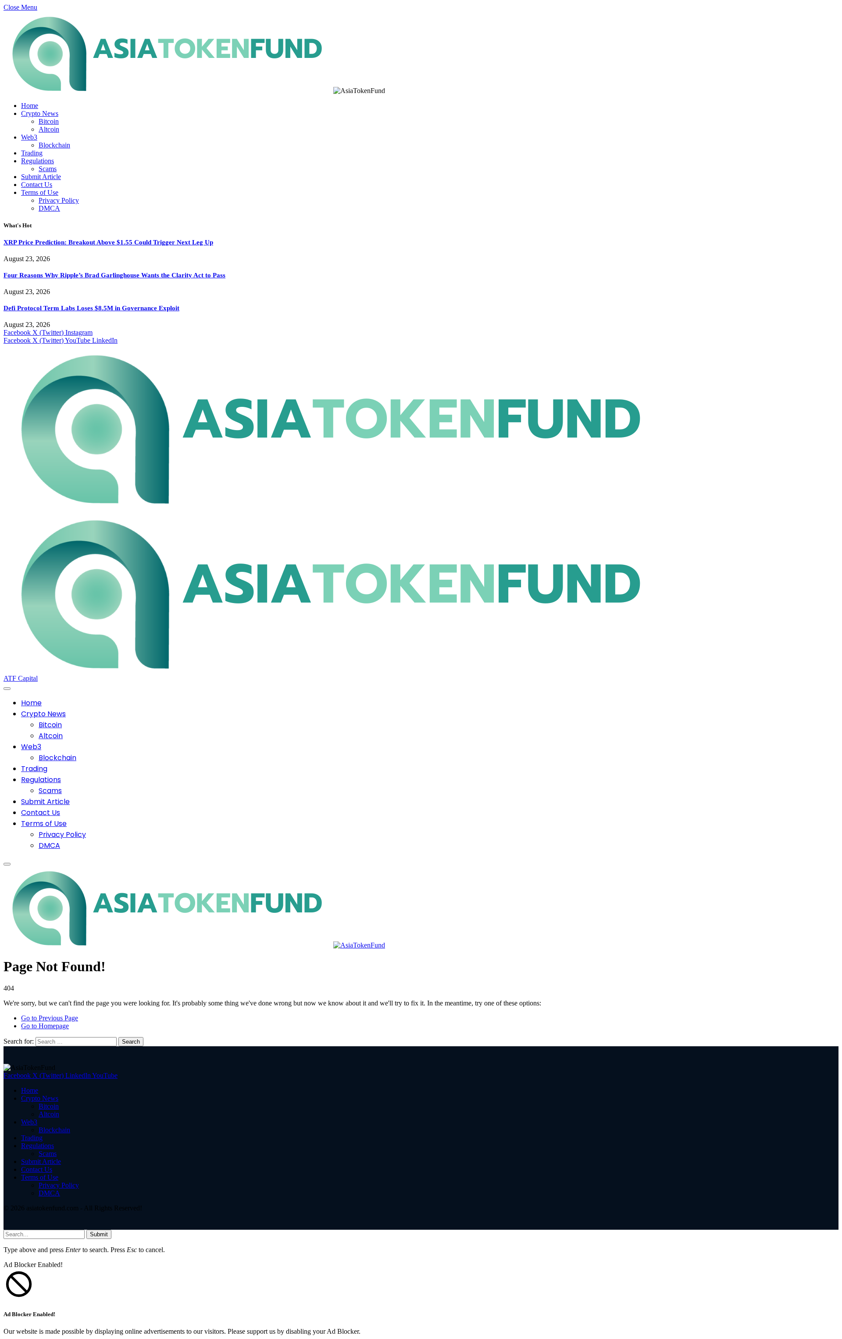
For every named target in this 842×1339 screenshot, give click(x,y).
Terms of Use (39, 192)
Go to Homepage (45, 1026)
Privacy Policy (59, 200)
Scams (48, 168)
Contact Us (36, 184)
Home (29, 105)
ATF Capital (21, 678)
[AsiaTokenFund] (194, 945)
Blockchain (54, 145)
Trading (32, 153)
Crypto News (39, 113)
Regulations (37, 161)
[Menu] (7, 688)
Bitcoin (49, 121)
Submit (99, 1234)
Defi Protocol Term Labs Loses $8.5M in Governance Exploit (91, 308)
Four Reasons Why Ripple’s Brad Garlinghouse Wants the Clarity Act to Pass (114, 275)
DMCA (49, 208)
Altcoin (49, 129)
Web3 (29, 137)
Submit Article (41, 176)
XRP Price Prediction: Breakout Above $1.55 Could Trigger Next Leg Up (108, 242)
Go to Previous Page (49, 1018)
